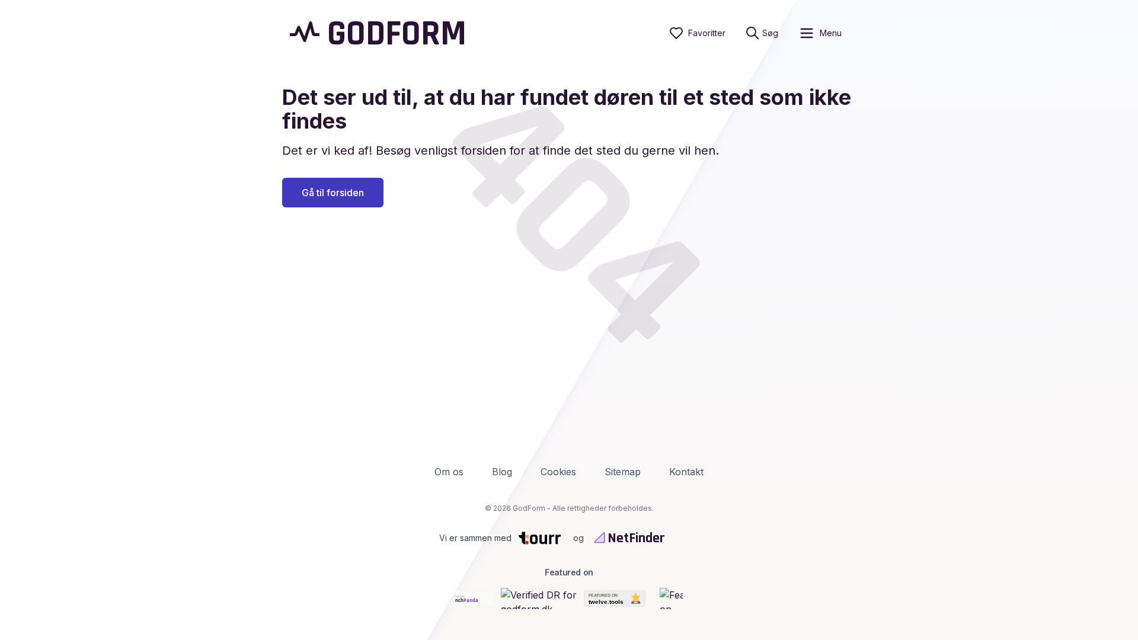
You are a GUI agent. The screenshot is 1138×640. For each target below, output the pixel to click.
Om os (448, 472)
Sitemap (623, 472)
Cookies (558, 472)
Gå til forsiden (333, 193)
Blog (502, 472)
